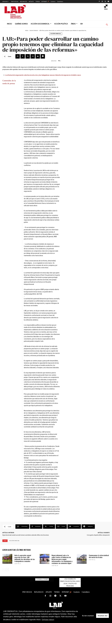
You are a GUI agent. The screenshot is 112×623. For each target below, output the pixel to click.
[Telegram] (43, 56)
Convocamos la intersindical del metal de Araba (99, 556)
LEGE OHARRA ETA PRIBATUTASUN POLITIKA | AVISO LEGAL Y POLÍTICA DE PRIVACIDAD (70, 582)
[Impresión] (38, 56)
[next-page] (7, 569)
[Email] (33, 56)
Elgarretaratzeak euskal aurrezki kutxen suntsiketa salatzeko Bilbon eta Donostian (25, 535)
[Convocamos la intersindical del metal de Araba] (82, 559)
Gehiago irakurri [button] (48, 619)
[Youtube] (108, 1)
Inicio (26, 30)
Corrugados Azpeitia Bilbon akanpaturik (98, 535)
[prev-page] (3, 569)
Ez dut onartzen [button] (88, 616)
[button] (107, 24)
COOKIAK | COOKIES (42, 579)
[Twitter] (105, 1)
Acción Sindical (34, 30)
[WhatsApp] (17, 56)
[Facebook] (99, 1)
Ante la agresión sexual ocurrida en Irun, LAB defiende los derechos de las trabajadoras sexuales (24, 558)
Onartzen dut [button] (102, 616)
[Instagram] (102, 1)
